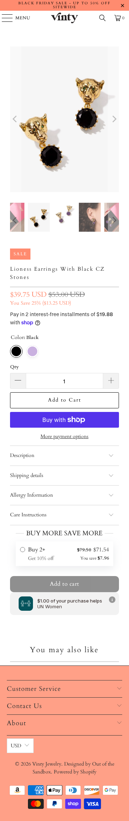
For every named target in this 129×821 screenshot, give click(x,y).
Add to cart (64, 584)
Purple (32, 351)
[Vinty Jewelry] (64, 18)
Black (16, 351)
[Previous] (15, 119)
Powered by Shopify (75, 771)
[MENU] (4, 18)
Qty (14, 367)
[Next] (113, 119)
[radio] (65, 553)
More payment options (64, 436)
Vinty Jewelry (46, 764)
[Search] (102, 18)
